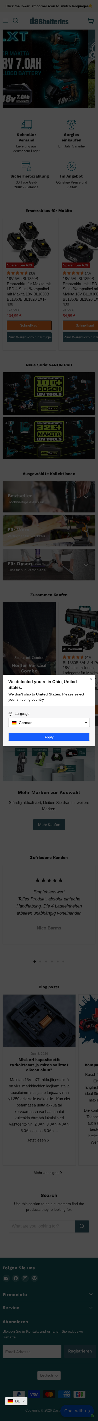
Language (22, 714)
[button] (16, 1401)
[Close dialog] (91, 679)
